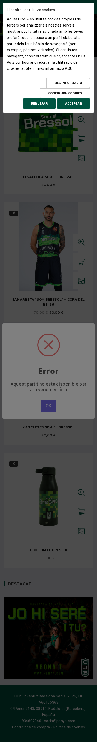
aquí (69, 68)
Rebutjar (39, 103)
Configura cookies (65, 93)
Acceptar (73, 103)
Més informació (68, 83)
